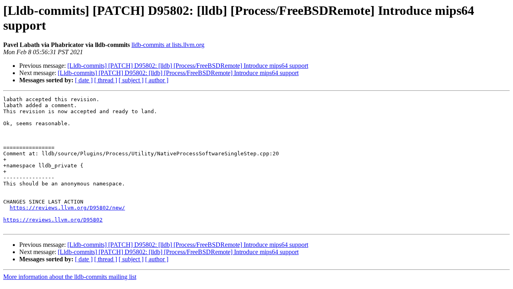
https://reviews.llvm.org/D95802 (53, 220)
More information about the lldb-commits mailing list (69, 276)
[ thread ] (105, 80)
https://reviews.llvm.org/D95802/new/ (67, 208)
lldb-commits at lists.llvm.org (167, 44)
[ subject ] (131, 80)
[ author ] (156, 80)
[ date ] (84, 80)
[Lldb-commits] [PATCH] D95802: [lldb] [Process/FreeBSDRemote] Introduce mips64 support (187, 65)
